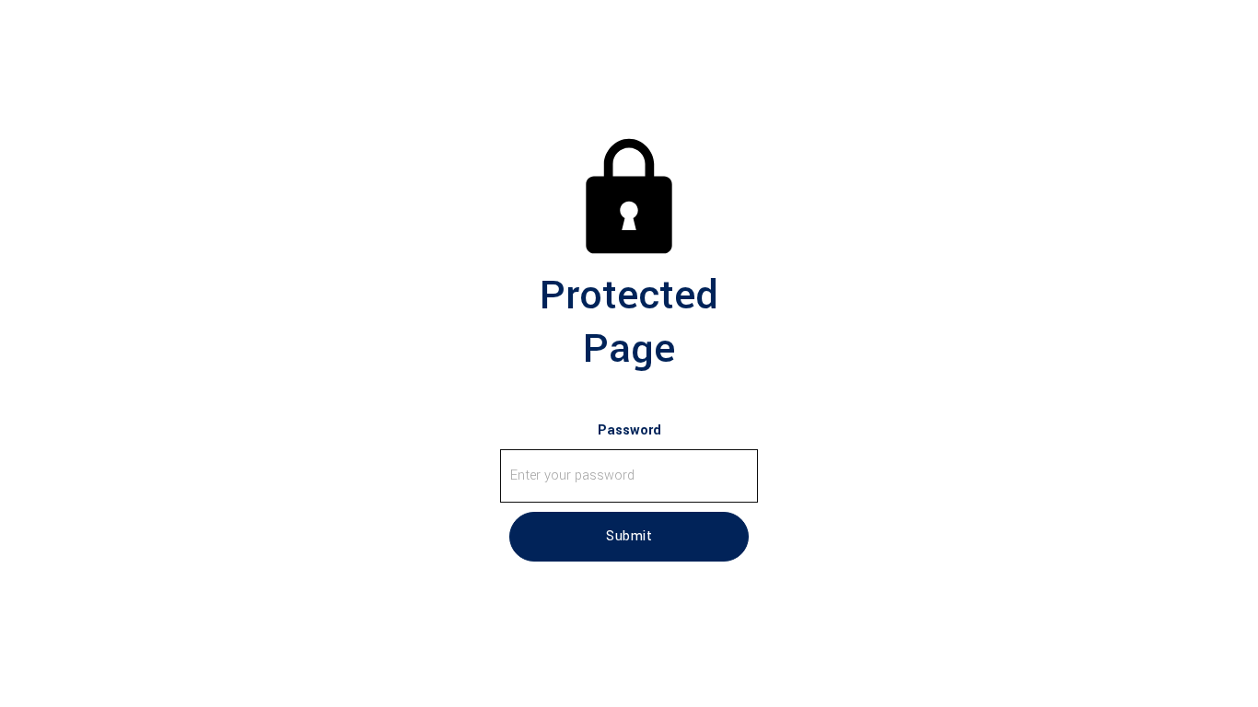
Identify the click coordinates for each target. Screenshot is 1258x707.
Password (629, 431)
